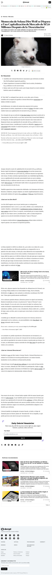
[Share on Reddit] (23, 70)
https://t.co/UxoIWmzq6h (30, 326)
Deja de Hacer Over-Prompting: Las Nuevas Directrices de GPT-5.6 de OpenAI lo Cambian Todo (34, 463)
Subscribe (4, 568)
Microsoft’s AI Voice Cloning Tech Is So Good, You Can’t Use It (34, 272)
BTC (2, 6)
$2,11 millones (23, 194)
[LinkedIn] (14, 535)
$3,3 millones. (28, 400)
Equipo (2, 551)
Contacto (27, 551)
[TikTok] (6, 538)
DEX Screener (8, 183)
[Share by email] (17, 70)
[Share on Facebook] (20, 70)
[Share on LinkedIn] (14, 70)
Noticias (16, 541)
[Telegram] (18, 538)
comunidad (4, 126)
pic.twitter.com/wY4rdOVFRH (23, 140)
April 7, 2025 (23, 142)
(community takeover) (10, 129)
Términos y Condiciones (18, 551)
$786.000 (30, 194)
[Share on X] (12, 70)
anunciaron (37, 99)
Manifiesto (3, 555)
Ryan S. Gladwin (9, 35)
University (42, 541)
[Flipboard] (14, 538)
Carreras (27, 553)
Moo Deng (32, 342)
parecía (37, 124)
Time (18, 265)
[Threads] (10, 535)
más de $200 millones (20, 364)
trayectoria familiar (22, 171)
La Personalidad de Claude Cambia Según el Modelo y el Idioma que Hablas (34, 492)
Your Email (7, 430)
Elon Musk (36, 320)
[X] (2, 535)
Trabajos (27, 555)
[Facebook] (18, 535)
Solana (31, 108)
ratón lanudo (9, 398)
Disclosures (3, 553)
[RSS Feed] (2, 538)
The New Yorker (25, 115)
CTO (2, 129)
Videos (15, 544)
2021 (9, 355)
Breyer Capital (38, 369)
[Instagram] (6, 535)
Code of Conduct (16, 553)
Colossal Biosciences (23, 220)
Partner (3, 541)
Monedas (3, 544)
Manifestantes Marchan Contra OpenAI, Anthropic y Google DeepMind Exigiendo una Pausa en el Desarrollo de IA (34, 478)
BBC (11, 293)
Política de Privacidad (17, 555)
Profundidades (30, 541)
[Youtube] (10, 538)
